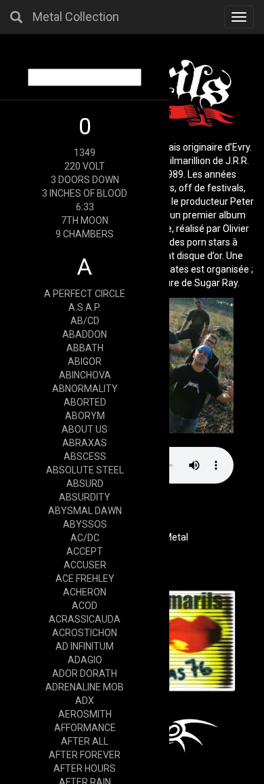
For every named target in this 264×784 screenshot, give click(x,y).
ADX (84, 700)
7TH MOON (84, 220)
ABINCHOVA (85, 375)
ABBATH (85, 347)
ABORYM (85, 415)
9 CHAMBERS (85, 234)
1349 (84, 152)
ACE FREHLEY (85, 578)
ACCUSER (85, 565)
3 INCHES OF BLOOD (84, 193)
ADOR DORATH (84, 673)
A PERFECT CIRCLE (84, 293)
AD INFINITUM (85, 646)
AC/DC (85, 537)
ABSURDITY (84, 497)
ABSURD (85, 483)
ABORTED (85, 402)
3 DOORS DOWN (85, 179)
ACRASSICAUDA (84, 619)
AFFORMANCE (85, 727)
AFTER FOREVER (84, 754)
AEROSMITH (85, 714)
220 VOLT (84, 166)
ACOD (84, 605)
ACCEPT (84, 551)
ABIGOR (85, 361)
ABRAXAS (84, 442)
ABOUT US (85, 429)
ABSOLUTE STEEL (85, 470)
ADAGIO (85, 659)
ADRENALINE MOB (84, 687)
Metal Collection (75, 16)
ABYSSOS (85, 524)
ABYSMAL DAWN (85, 510)
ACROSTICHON (84, 632)
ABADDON (84, 334)
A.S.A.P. (84, 307)
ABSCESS (85, 456)
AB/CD (85, 320)
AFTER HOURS (84, 768)
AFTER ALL (84, 741)
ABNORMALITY (85, 388)
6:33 (85, 206)
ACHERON (84, 592)
